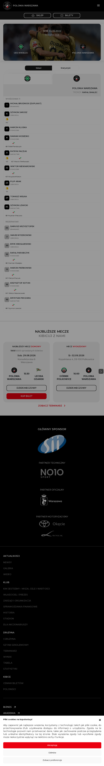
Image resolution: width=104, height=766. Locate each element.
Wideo (7, 574)
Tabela (7, 663)
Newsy (7, 562)
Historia (8, 612)
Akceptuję (52, 745)
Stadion (8, 618)
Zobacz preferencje (52, 760)
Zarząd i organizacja (17, 600)
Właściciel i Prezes (15, 594)
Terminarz (10, 651)
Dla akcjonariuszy (15, 624)
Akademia (9, 713)
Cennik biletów (13, 683)
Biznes (7, 707)
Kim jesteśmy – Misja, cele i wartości (26, 588)
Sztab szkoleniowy (16, 645)
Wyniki (7, 657)
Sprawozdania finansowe (20, 606)
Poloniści (9, 689)
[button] (100, 719)
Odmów (52, 752)
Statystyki (10, 669)
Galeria (8, 568)
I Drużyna (9, 639)
